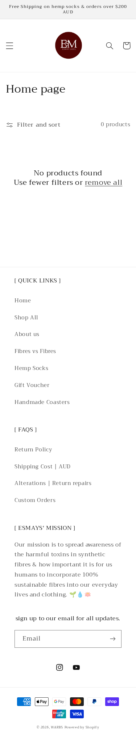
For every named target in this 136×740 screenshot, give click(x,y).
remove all (103, 182)
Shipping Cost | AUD (43, 466)
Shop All (26, 317)
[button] (9, 45)
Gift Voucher (32, 385)
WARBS (57, 727)
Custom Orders (35, 500)
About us (27, 334)
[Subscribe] (112, 639)
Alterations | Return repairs (53, 483)
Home (23, 300)
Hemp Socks (31, 368)
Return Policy (33, 449)
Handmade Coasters (42, 402)
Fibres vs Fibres (35, 351)
